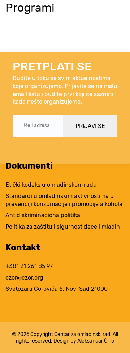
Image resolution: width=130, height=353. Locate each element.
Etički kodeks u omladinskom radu (51, 184)
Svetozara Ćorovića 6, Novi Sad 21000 (56, 288)
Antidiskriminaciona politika (42, 215)
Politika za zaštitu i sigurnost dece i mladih (62, 226)
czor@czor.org (24, 277)
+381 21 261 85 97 (29, 266)
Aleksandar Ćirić (95, 341)
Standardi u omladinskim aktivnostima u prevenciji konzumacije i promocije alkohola (63, 200)
